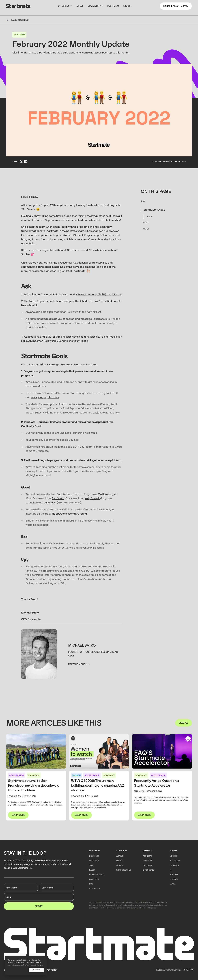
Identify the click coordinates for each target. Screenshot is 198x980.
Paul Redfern (64, 494)
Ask (143, 201)
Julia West (50, 502)
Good (149, 216)
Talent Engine (37, 301)
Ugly (146, 228)
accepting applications (45, 397)
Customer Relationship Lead (77, 262)
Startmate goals (154, 210)
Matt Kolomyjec (107, 494)
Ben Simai (58, 498)
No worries (36, 970)
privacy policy (50, 970)
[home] (18, 6)
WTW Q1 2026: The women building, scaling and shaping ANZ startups (97, 785)
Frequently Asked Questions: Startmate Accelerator (156, 783)
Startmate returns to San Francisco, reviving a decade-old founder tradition (33, 785)
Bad (145, 222)
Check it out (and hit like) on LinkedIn (98, 294)
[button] (64, 6)
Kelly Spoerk (92, 498)
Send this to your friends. (73, 341)
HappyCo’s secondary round (69, 513)
